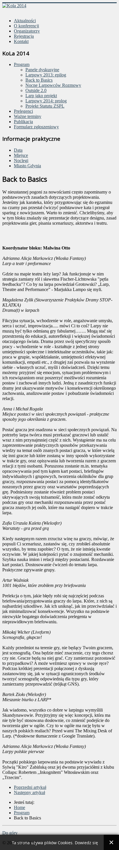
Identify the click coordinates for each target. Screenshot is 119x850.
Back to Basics (39, 80)
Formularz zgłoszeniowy (36, 126)
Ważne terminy (27, 116)
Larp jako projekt (41, 95)
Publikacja (23, 121)
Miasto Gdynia (27, 165)
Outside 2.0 (36, 90)
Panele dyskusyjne (42, 69)
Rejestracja (24, 36)
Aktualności (25, 20)
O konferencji (26, 25)
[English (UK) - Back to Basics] (11, 10)
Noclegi (21, 160)
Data (18, 150)
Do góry (10, 832)
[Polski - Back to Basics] (5, 10)
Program (21, 64)
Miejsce (21, 155)
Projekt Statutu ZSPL (44, 106)
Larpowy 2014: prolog (46, 100)
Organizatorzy (27, 31)
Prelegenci (23, 111)
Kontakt (21, 41)
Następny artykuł (29, 792)
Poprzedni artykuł (30, 787)
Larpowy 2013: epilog (45, 74)
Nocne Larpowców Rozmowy (53, 85)
